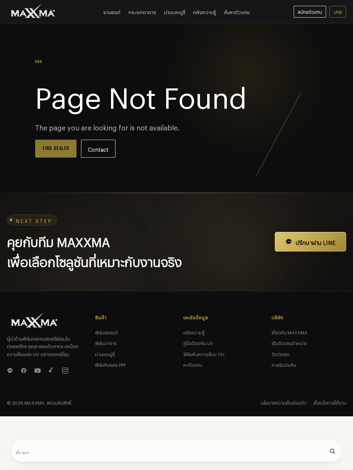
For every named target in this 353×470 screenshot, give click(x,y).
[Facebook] (25, 369)
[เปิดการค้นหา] (332, 451)
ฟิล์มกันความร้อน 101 (204, 353)
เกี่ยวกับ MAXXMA (289, 331)
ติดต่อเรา (281, 353)
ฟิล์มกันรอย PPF (110, 364)
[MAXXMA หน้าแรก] (33, 11)
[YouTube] (38, 369)
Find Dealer (56, 148)
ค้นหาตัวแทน (237, 11)
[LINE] (11, 369)
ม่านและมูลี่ (174, 11)
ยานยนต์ (111, 11)
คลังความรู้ (204, 11)
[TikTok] (52, 369)
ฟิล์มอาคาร (106, 342)
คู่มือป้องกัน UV (198, 342)
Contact (98, 148)
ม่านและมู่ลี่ (105, 353)
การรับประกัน (284, 364)
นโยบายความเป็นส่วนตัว (283, 402)
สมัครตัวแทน (309, 11)
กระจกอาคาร (142, 11)
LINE (338, 11)
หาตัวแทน (192, 364)
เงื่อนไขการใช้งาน (329, 402)
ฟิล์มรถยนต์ (106, 331)
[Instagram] (66, 369)
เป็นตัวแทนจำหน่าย (289, 342)
